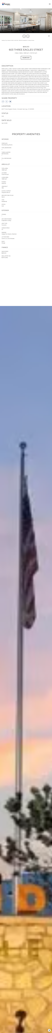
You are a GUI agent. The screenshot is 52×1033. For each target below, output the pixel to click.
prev (24, 36)
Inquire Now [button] (26, 57)
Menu (49, 4)
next (27, 36)
